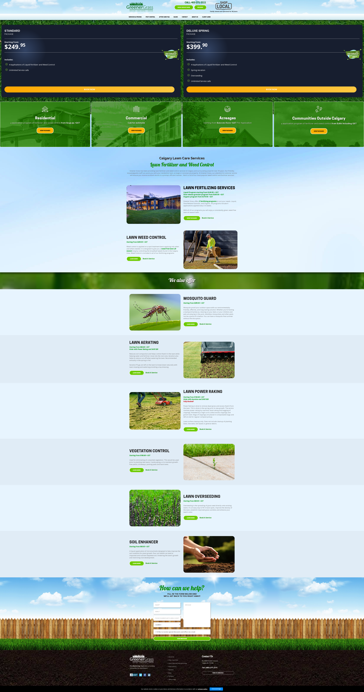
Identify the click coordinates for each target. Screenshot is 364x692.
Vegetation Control (149, 451)
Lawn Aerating (144, 342)
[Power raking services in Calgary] (155, 411)
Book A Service (208, 218)
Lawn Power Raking (202, 391)
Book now (89, 89)
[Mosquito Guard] (155, 312)
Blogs (176, 17)
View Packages (192, 218)
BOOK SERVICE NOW (184, 7)
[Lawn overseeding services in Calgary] (155, 508)
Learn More (134, 259)
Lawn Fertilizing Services (209, 187)
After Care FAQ (164, 17)
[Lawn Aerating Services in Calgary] (209, 360)
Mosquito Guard (199, 298)
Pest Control (150, 17)
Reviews (171, 669)
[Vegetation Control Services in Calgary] (209, 462)
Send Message (182, 638)
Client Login (206, 17)
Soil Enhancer (143, 542)
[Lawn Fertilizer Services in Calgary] (154, 204)
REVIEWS (200, 7)
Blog (169, 673)
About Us (195, 17)
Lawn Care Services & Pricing (177, 663)
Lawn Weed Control (146, 237)
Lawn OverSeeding (201, 496)
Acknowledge (216, 689)
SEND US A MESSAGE (218, 673)
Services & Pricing (135, 17)
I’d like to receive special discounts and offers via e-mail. (176, 632)
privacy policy (202, 689)
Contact (185, 17)
